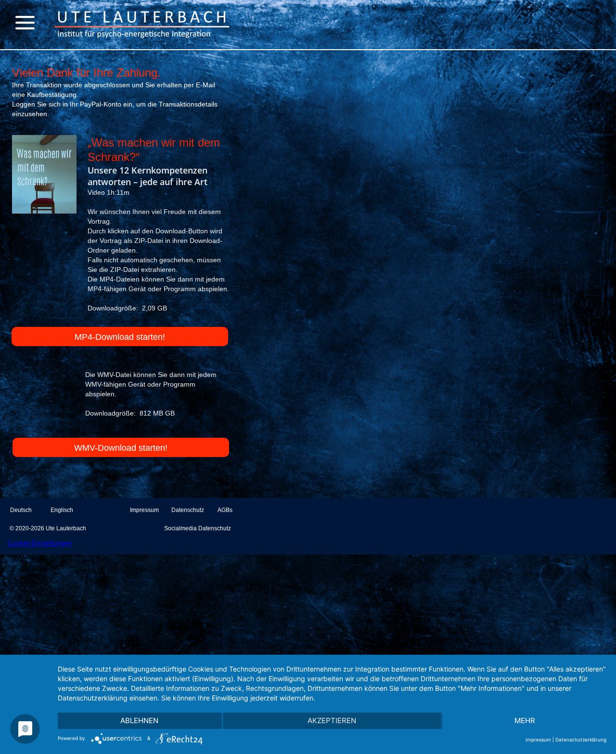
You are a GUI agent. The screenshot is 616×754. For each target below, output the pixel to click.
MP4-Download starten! (120, 337)
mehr (524, 720)
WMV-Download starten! (120, 448)
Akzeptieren (332, 720)
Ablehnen (139, 720)
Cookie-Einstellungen (40, 543)
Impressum (538, 739)
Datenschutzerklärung (580, 739)
